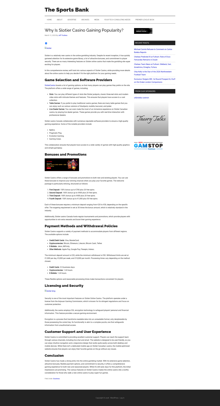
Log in (122, 398)
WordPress (114, 398)
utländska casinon (141, 98)
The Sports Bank (67, 9)
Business (56, 379)
